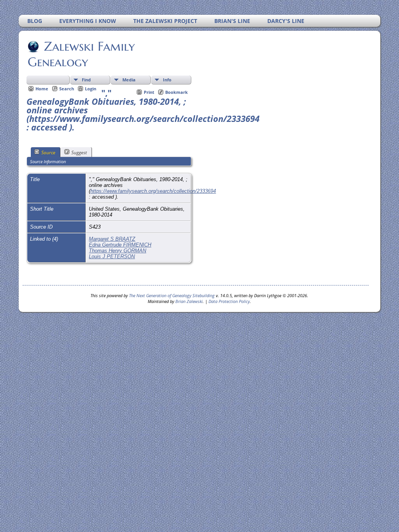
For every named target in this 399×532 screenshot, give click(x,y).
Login (90, 89)
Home (41, 89)
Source (48, 152)
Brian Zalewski (189, 301)
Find (86, 80)
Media (129, 80)
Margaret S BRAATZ (112, 239)
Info (167, 80)
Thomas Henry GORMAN (117, 251)
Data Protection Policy (229, 301)
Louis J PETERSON (112, 256)
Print (149, 92)
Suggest (79, 152)
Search (66, 89)
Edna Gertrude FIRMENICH (120, 245)
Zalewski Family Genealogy (81, 54)
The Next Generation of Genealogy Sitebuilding (172, 295)
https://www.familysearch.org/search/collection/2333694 (153, 191)
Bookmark (176, 92)
